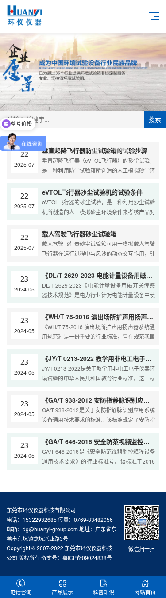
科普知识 (103, 592)
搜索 (155, 119)
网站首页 (145, 592)
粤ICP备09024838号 (87, 557)
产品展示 (62, 592)
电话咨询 (20, 592)
